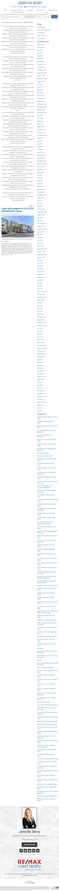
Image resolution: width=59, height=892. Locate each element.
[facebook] (21, 850)
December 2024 (41, 104)
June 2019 (40, 237)
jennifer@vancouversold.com (29, 875)
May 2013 (40, 388)
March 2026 (40, 61)
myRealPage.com (29, 883)
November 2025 (41, 73)
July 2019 (39, 235)
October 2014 (41, 351)
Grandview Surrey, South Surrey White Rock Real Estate (18, 215)
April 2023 (40, 149)
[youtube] (29, 850)
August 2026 (40, 47)
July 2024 (39, 115)
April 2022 (40, 183)
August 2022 (40, 172)
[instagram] (33, 850)
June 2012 (40, 411)
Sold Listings (40, 38)
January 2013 (41, 391)
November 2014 (41, 348)
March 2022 (40, 186)
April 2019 (40, 243)
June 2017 (40, 286)
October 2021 (41, 192)
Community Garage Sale (17, 10)
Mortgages (40, 648)
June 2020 (40, 220)
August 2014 (40, 357)
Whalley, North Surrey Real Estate (47, 784)
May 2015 (40, 334)
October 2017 (41, 274)
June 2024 (40, 118)
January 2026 (41, 67)
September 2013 (42, 376)
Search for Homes (52, 10)
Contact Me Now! (29, 844)
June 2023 (40, 144)
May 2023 (40, 147)
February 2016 (41, 317)
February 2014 (41, 371)
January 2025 (41, 101)
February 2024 (41, 130)
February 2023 (41, 155)
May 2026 (40, 56)
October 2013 (41, 374)
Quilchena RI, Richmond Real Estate (47, 721)
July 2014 (39, 359)
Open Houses (41, 35)
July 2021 (39, 200)
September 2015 (42, 325)
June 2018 (40, 263)
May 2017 (40, 288)
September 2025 (42, 78)
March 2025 (40, 95)
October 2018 (41, 252)
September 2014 (42, 354)
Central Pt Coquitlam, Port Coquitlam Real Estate (44, 486)
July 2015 (39, 328)
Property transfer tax (43, 702)
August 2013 (40, 379)
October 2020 (41, 209)
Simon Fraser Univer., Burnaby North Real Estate (46, 746)
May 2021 (40, 206)
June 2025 (40, 87)
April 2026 (40, 59)
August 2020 (40, 215)
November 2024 (41, 107)
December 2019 (41, 223)
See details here (6, 241)
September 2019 (42, 229)
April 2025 (40, 93)
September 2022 (42, 169)
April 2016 (40, 311)
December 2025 (41, 70)
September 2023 (42, 135)
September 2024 (42, 112)
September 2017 (42, 277)
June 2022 (40, 178)
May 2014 (40, 365)
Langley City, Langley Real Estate (46, 620)
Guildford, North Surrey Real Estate (47, 585)
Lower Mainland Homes (44, 30)
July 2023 (39, 141)
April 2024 (40, 124)
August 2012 (40, 405)
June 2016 (40, 306)
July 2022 (39, 175)
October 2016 (41, 294)
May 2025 (40, 90)
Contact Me (30, 10)
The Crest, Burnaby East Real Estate (47, 759)
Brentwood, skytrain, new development (44, 435)
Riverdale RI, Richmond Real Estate (47, 724)
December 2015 (41, 323)
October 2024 (41, 110)
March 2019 (40, 246)
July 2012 (39, 408)
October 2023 (41, 132)
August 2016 (40, 300)
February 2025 (41, 98)
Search (54, 16)
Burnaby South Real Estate (45, 456)
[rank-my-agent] (37, 850)
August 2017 (40, 280)
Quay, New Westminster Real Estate (47, 705)
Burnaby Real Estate (43, 453)
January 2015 (41, 342)
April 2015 (40, 337)
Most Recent (40, 44)
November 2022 (41, 164)
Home (5, 10)
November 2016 (41, 291)
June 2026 (40, 53)
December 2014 (41, 345)
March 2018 (40, 271)
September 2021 (42, 195)
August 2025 (40, 81)
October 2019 (41, 226)
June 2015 (40, 331)
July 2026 (39, 50)
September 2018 (42, 254)
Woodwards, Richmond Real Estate (47, 796)
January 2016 (41, 320)
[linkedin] (25, 850)
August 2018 (40, 257)
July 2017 (39, 283)
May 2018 (40, 266)
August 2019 (40, 232)
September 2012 (42, 402)
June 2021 (40, 203)
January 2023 (41, 158)
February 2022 (41, 189)
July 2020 (39, 218)
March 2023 (40, 152)
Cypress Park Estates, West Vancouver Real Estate (45, 523)
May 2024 (40, 121)
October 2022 (41, 166)
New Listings (41, 33)
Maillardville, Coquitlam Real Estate (47, 636)
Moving (39, 660)
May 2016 (40, 308)
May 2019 (40, 240)
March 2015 (40, 340)
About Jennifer (40, 10)
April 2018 (40, 269)
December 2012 (41, 394)
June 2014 (40, 362)
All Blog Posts (41, 27)
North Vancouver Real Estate (45, 667)
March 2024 (40, 127)
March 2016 (40, 314)
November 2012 (41, 396)
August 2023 (40, 138)
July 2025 (39, 84)
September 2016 (42, 297)
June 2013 (40, 385)
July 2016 (39, 303)
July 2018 (39, 260)
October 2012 (41, 399)
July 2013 (39, 382)
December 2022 (41, 161)
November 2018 (41, 249)
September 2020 (42, 212)
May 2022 (40, 181)
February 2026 (41, 64)
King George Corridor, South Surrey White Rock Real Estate (47, 611)
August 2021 (40, 198)
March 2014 (40, 368)
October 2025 (41, 76)
